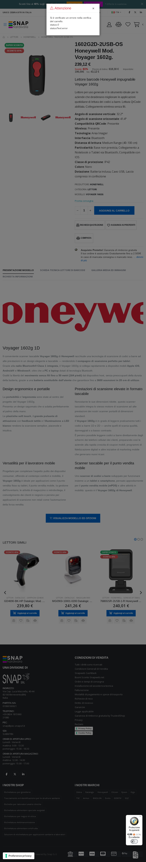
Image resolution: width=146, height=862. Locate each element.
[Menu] (140, 817)
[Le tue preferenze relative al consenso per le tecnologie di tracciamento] (18, 855)
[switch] (134, 841)
